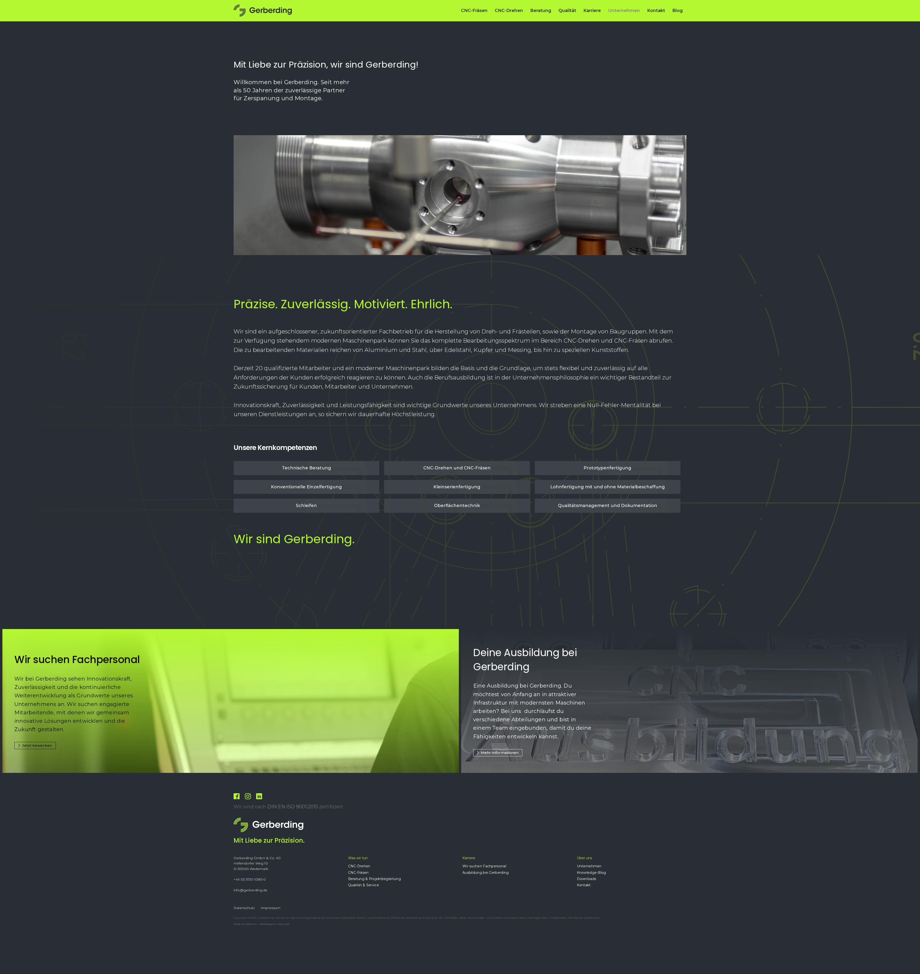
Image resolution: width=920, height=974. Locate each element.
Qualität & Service (363, 885)
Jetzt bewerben (37, 745)
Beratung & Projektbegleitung (374, 879)
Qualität (567, 10)
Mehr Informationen (499, 752)
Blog (677, 10)
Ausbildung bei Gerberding (485, 872)
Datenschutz (244, 908)
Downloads (586, 879)
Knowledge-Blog (591, 872)
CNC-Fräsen (474, 10)
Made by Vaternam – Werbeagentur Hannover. (262, 924)
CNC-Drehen (509, 10)
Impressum (270, 908)
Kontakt (656, 10)
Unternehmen (624, 10)
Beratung (540, 10)
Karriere (592, 10)
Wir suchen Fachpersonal (484, 866)
